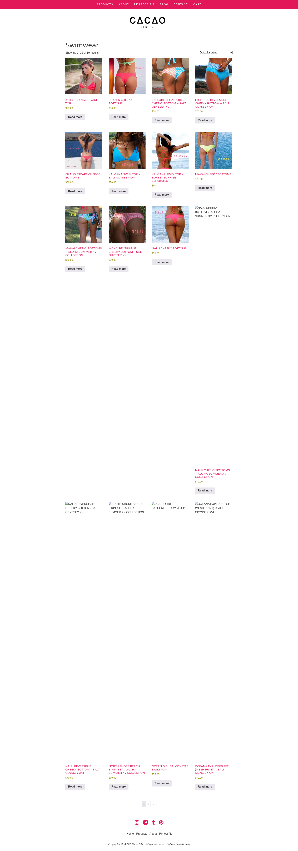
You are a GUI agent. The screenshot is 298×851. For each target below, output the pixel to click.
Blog (164, 4)
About (123, 4)
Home (130, 833)
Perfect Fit (144, 4)
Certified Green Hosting (178, 844)
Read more (75, 117)
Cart (197, 4)
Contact (181, 4)
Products (105, 4)
